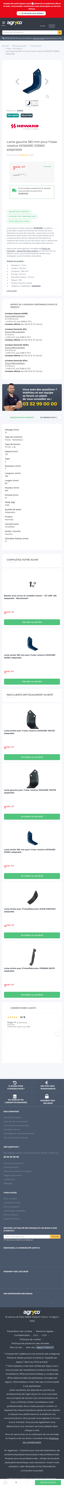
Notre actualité (11, 1207)
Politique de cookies (30, 1339)
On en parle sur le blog (19, 221)
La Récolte (9, 1179)
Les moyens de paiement (16, 1125)
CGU (35, 1335)
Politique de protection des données (30, 1343)
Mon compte (10, 1198)
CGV (44, 1335)
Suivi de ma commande (16, 1121)
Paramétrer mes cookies (19, 1331)
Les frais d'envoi (12, 1129)
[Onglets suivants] (60, 418)
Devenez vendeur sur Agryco (18, 1171)
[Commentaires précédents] (6, 1033)
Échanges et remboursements (19, 1133)
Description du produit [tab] (22, 417)
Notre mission (11, 1215)
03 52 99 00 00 (11, 38)
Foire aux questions (14, 1163)
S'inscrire (55, 1237)
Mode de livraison (13, 1117)
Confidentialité (21, 1335)
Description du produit (19, 211)
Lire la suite (12, 291)
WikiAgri (8, 1183)
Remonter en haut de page (32, 1071)
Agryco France (44, 1347)
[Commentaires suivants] (58, 1033)
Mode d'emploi (11, 1167)
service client (39, 38)
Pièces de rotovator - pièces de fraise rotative (28, 249)
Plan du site (16, 1347)
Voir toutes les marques (16, 1137)
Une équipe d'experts (14, 1211)
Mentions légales (44, 1331)
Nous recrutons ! (12, 1219)
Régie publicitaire (13, 1175)
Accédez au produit (32, 757)
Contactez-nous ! (12, 1202)
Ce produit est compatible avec (22, 216)
